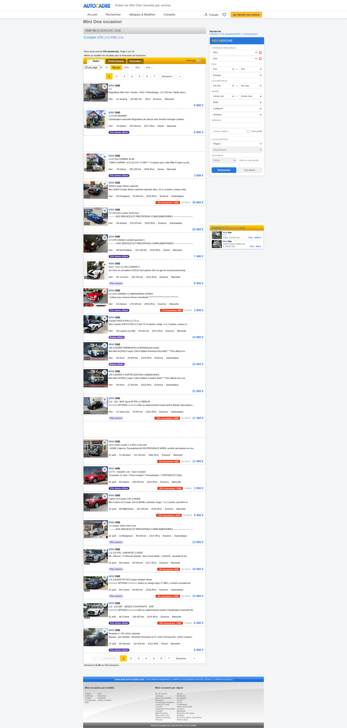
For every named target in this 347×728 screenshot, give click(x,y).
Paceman (102, 696)
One (100, 694)
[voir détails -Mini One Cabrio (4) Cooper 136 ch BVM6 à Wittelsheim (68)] (95, 502)
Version (216, 120)
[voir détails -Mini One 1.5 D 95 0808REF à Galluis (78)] (95, 119)
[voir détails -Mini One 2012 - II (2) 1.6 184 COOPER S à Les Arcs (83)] (95, 270)
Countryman (90, 700)
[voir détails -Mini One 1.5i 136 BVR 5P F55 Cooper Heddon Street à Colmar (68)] (95, 583)
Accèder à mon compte (186, 725)
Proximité (217, 155)
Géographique (250, 34)
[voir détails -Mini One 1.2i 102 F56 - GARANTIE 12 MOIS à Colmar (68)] (95, 556)
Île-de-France (161, 694)
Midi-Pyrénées (161, 713)
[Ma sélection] (224, 15)
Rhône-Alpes (182, 720)
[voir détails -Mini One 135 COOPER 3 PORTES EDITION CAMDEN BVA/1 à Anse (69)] (95, 378)
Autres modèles (105, 700)
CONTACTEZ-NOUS (222, 679)
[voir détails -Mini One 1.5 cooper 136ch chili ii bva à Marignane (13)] (95, 529)
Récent (116, 67)
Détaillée (214, 34)
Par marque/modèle (231, 34)
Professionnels (116, 61)
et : (237, 69)
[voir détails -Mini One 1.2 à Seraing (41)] (95, 92)
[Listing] (198, 60)
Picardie (180, 715)
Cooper (88, 698)
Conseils (169, 14)
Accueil (92, 14)
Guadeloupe (182, 704)
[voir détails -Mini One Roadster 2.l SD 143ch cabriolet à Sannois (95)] (95, 637)
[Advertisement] (237, 200)
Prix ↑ (128, 67)
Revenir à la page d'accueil (162, 725)
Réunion (159, 720)
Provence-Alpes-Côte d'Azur (189, 717)
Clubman (89, 696)
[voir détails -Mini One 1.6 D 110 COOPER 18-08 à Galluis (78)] (95, 163)
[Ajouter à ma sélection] (104, 86)
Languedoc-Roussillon (165, 709)
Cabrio (88, 694)
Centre (180, 700)
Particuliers (136, 61)
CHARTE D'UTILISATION (183, 679)
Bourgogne (181, 698)
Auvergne (181, 696)
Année (215, 91)
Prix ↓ (139, 67)
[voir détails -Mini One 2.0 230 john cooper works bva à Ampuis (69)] (95, 216)
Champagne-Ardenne (164, 702)
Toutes (96, 61)
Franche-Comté (162, 704)
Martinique (181, 711)
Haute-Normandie (184, 707)
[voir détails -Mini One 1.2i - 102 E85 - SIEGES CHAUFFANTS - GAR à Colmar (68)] (95, 610)
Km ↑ (149, 67)
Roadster (102, 698)
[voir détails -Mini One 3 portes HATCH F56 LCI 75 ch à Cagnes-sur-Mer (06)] (95, 324)
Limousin (181, 709)
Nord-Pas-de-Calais (185, 713)
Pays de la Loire (162, 715)
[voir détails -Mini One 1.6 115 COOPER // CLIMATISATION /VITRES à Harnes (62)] (95, 297)
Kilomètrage (219, 81)
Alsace (180, 694)
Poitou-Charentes (163, 717)
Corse (179, 702)
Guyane (158, 707)
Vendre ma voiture (248, 14)
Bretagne (159, 700)
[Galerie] (203, 60)
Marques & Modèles (142, 14)
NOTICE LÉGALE (204, 679)
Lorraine (159, 711)
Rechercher (113, 14)
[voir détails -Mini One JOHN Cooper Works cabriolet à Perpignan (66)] (95, 190)
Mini (87, 702)
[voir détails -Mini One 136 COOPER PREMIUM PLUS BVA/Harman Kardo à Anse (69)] (95, 351)
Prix (214, 64)
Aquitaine (159, 696)
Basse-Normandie (163, 698)
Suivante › (167, 76)
